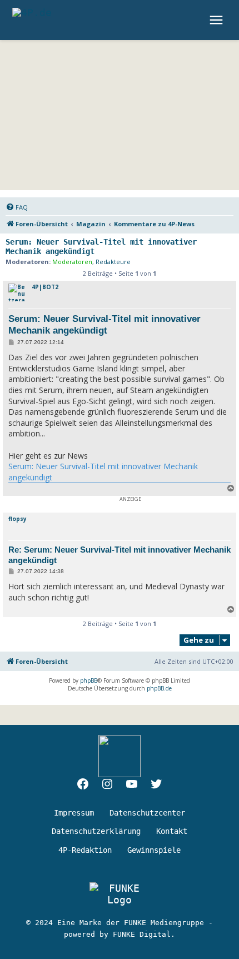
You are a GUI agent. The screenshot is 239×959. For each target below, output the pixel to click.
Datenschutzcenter (147, 812)
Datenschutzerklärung (96, 831)
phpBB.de (159, 688)
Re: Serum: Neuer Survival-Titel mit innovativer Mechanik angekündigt (119, 555)
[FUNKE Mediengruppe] (119, 894)
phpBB (88, 680)
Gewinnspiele (154, 850)
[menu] (217, 20)
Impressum (74, 812)
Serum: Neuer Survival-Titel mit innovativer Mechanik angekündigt (101, 246)
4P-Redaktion (85, 850)
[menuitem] (17, 207)
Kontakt (171, 831)
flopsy (17, 518)
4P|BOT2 (45, 287)
